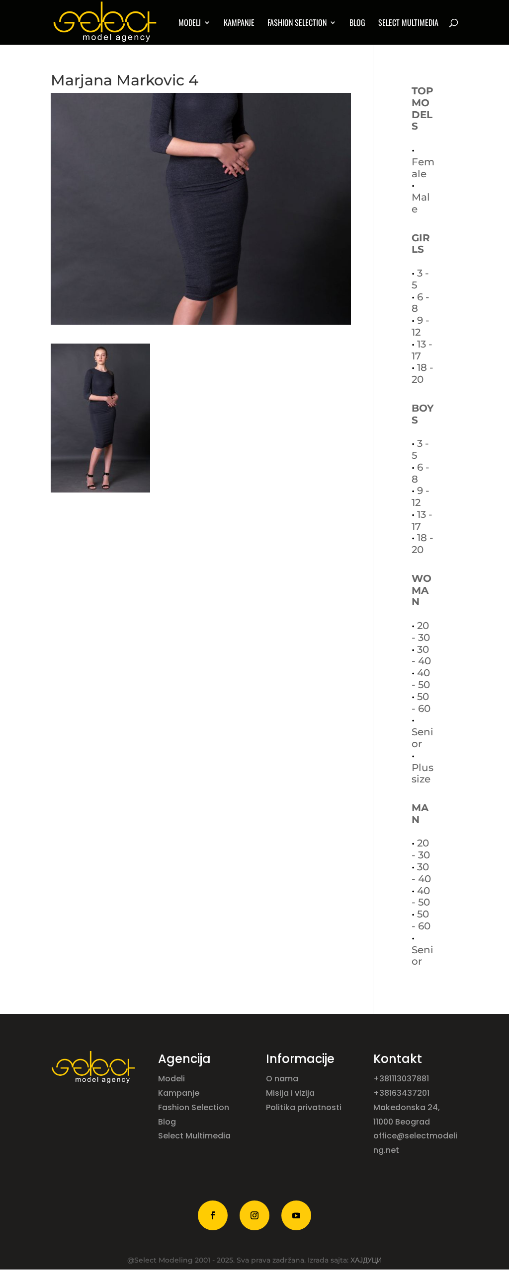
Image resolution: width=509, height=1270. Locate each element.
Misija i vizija (291, 1093)
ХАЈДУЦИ (366, 1260)
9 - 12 (420, 326)
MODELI (189, 23)
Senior (422, 738)
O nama (283, 1078)
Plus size (422, 773)
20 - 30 (421, 631)
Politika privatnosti (303, 1107)
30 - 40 (421, 655)
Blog (357, 23)
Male (421, 203)
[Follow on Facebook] (213, 1215)
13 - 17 (422, 350)
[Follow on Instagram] (254, 1215)
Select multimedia (408, 23)
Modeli (172, 1078)
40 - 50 (421, 679)
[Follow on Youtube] (296, 1215)
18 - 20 (422, 373)
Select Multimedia (194, 1135)
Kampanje (239, 23)
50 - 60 (421, 702)
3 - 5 (420, 279)
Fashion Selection (297, 23)
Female (423, 168)
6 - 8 (420, 303)
